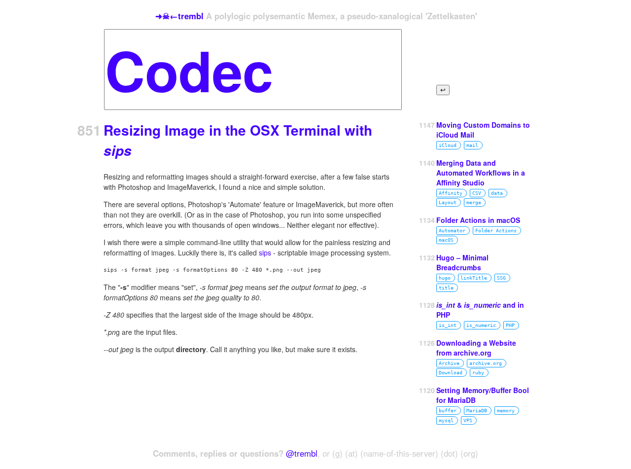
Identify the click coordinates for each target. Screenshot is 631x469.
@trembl (301, 453)
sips (265, 252)
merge (473, 202)
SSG (501, 278)
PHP (510, 325)
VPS (467, 420)
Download (450, 372)
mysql (446, 420)
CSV (476, 193)
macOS (446, 240)
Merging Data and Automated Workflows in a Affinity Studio (480, 172)
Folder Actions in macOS (478, 220)
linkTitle (473, 278)
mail (472, 145)
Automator (452, 230)
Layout (447, 202)
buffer (447, 410)
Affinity (450, 193)
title (446, 287)
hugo (445, 278)
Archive (449, 363)
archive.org (485, 363)
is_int (447, 325)
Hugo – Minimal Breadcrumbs (462, 262)
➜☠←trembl (179, 16)
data (497, 193)
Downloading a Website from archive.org (476, 348)
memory (506, 410)
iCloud (447, 145)
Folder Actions (496, 230)
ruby (478, 372)
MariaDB (476, 410)
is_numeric (481, 325)
